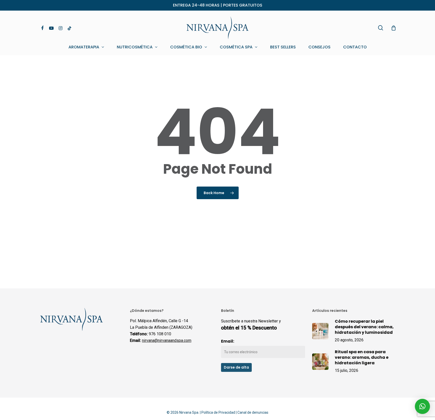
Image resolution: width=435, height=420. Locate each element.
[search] (381, 28)
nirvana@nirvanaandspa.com (166, 340)
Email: (227, 341)
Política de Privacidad (218, 412)
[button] (422, 406)
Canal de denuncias (252, 412)
